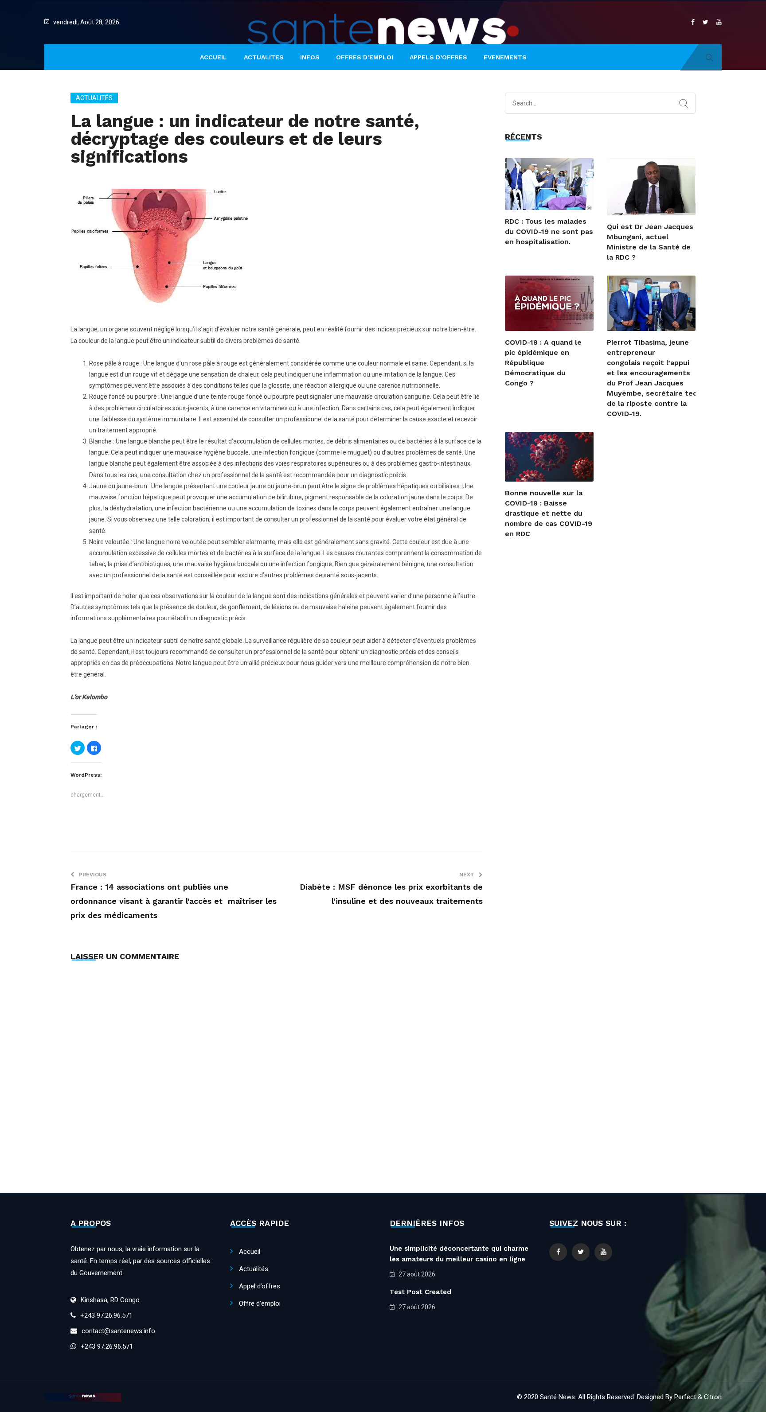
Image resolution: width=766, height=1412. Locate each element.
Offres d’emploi (364, 57)
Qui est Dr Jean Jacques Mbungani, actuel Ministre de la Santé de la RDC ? (650, 241)
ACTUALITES (264, 57)
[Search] (684, 104)
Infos (310, 57)
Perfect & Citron (698, 1397)
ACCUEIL (213, 57)
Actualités (94, 97)
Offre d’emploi (260, 1303)
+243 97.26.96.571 (106, 1315)
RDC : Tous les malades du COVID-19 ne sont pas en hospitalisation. (549, 231)
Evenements (505, 57)
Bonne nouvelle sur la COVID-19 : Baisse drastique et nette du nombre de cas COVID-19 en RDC (548, 513)
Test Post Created (420, 1292)
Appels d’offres (438, 57)
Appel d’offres (259, 1286)
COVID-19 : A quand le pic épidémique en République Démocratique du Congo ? (543, 362)
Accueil (249, 1252)
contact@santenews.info (118, 1331)
